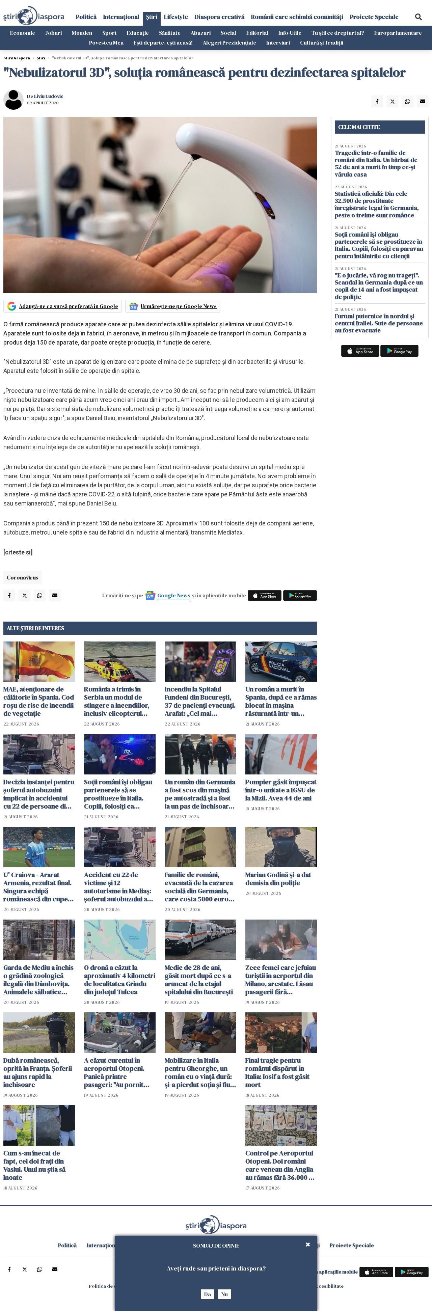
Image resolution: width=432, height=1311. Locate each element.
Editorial (257, 32)
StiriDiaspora (16, 58)
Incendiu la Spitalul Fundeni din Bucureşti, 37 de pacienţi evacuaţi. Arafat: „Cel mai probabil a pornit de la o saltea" (200, 701)
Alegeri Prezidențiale (229, 42)
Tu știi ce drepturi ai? (338, 32)
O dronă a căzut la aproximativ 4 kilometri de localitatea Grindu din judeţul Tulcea (119, 979)
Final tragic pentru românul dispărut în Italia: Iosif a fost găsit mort (277, 1072)
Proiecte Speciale (374, 16)
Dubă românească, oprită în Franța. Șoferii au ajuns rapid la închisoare (37, 1072)
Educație (138, 32)
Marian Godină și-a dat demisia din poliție (278, 879)
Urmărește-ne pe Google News (179, 306)
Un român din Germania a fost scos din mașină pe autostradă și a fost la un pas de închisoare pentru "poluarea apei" (200, 794)
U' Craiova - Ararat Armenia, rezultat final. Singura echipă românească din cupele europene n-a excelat (38, 887)
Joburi (53, 32)
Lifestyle (176, 16)
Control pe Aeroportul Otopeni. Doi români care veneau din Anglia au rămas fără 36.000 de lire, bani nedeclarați (281, 1165)
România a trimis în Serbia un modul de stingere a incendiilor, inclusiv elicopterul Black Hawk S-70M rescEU (116, 701)
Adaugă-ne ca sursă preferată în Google (68, 306)
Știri (151, 16)
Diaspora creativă (219, 16)
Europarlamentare (398, 32)
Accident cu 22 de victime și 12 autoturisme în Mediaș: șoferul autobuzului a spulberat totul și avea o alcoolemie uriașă (119, 887)
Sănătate (170, 32)
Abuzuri (201, 32)
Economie (22, 32)
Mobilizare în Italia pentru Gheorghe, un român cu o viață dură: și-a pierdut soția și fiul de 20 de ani (198, 1072)
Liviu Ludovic (48, 96)
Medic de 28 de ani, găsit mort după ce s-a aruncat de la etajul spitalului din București (199, 979)
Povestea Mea (106, 42)
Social (228, 32)
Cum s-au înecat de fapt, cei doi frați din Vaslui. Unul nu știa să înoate (34, 1165)
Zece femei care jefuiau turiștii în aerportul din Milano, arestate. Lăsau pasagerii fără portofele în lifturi (280, 979)
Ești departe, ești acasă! (163, 42)
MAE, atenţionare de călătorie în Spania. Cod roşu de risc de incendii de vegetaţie (38, 701)
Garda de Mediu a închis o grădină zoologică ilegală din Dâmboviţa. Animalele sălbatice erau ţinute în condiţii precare (38, 979)
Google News (173, 595)
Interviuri (278, 42)
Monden (82, 32)
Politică (86, 16)
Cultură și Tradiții (321, 42)
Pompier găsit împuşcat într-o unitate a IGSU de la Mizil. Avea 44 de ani (281, 790)
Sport (109, 32)
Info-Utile (289, 32)
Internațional (121, 16)
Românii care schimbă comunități (297, 16)
